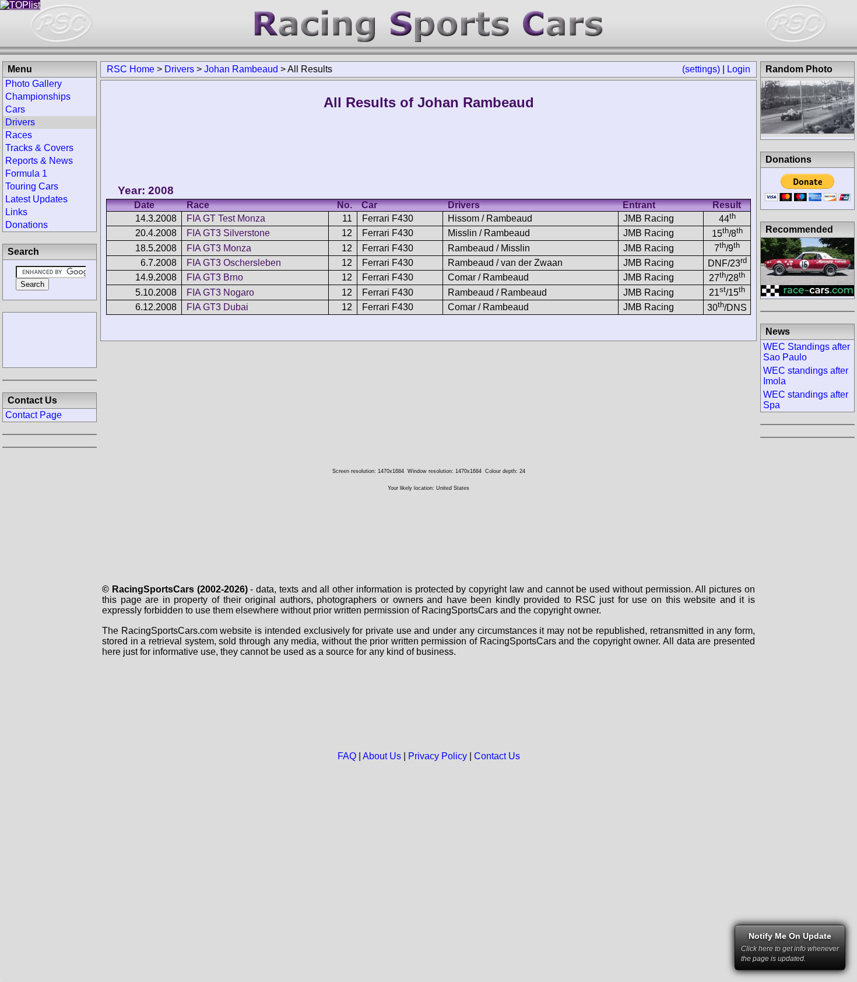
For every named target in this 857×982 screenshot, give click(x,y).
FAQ (347, 756)
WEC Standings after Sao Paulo (806, 352)
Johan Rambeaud (241, 69)
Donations (26, 225)
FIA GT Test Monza (226, 218)
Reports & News (39, 161)
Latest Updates (36, 199)
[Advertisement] (50, 339)
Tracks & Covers (39, 148)
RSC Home (130, 69)
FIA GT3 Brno (215, 277)
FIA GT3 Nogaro (220, 292)
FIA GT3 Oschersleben (234, 263)
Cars (15, 109)
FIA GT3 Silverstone (228, 233)
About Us (382, 756)
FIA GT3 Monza (219, 248)
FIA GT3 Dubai (217, 307)
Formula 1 (26, 173)
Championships (38, 96)
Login (738, 69)
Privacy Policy (437, 756)
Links (16, 212)
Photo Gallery (33, 84)
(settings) (701, 69)
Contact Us (497, 756)
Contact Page (33, 415)
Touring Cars (31, 186)
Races (18, 135)
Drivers (179, 69)
